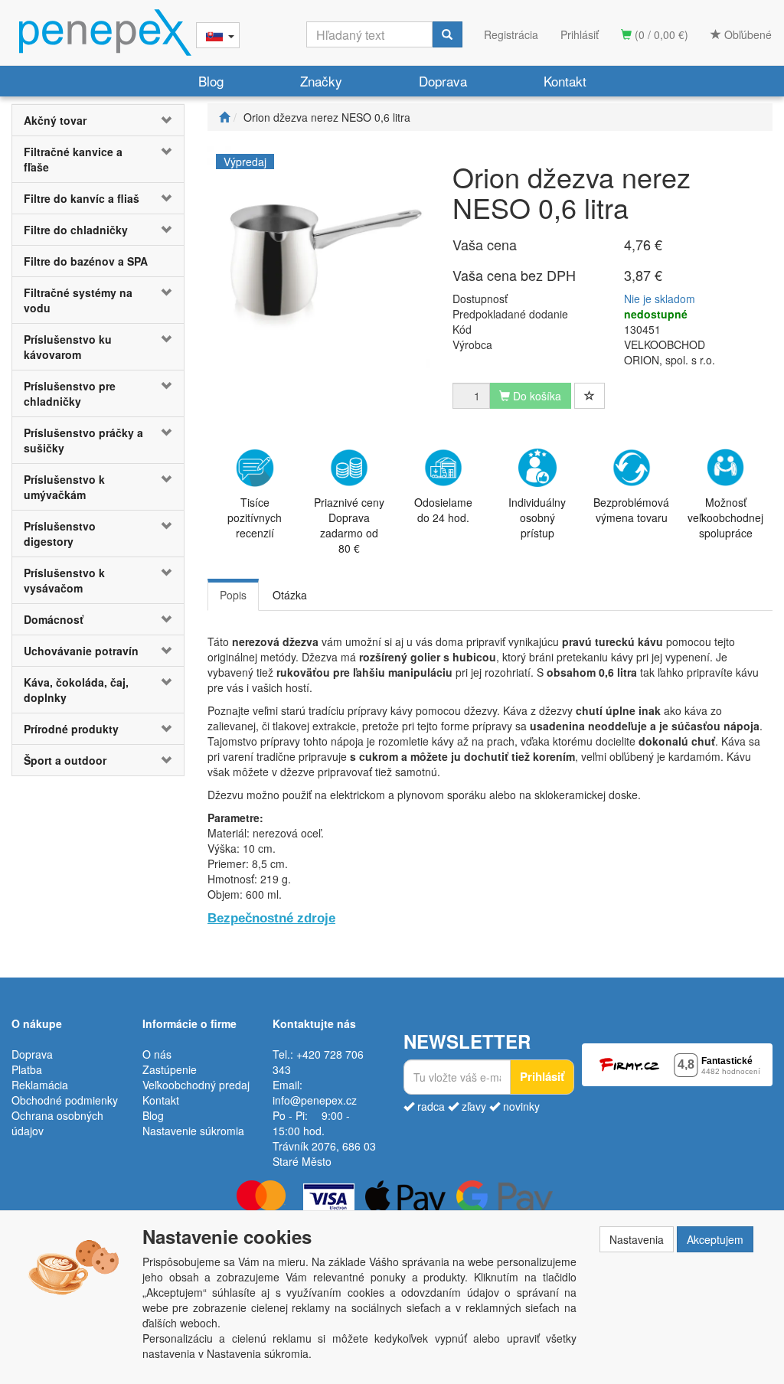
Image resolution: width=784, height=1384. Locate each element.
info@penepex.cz (315, 1100)
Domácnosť (53, 619)
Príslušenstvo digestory (60, 533)
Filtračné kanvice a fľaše (73, 159)
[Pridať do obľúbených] (589, 396)
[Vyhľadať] (447, 34)
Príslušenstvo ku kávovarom (68, 346)
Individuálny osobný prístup (537, 517)
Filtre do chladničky (76, 229)
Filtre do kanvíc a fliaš (81, 198)
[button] (169, 120)
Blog (211, 80)
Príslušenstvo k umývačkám (64, 487)
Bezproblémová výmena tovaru (631, 510)
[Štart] (224, 117)
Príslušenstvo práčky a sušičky (83, 440)
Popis (233, 594)
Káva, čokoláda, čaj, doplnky (76, 689)
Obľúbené (746, 34)
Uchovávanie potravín (81, 650)
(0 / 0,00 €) (660, 34)
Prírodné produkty (71, 728)
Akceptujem (715, 1239)
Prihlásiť (579, 34)
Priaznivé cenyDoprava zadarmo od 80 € (349, 525)
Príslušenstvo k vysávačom (64, 580)
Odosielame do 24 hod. (443, 510)
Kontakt (565, 80)
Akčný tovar (55, 120)
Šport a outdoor (65, 760)
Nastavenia (636, 1239)
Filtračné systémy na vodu (78, 300)
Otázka (290, 594)
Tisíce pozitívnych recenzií (254, 517)
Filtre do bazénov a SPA (86, 261)
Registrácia (511, 34)
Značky (321, 80)
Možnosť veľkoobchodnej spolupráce (725, 517)
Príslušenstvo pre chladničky (70, 393)
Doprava (443, 80)
